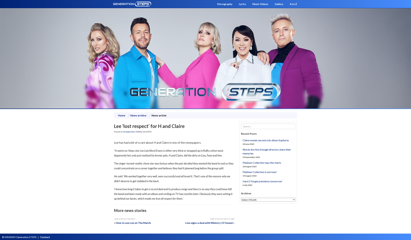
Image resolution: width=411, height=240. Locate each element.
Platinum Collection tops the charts (262, 162)
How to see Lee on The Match (133, 222)
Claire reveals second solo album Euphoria (266, 140)
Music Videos (260, 3)
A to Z (293, 3)
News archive (138, 115)
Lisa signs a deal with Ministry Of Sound (209, 222)
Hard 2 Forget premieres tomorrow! (262, 181)
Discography (224, 3)
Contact (45, 237)
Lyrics (242, 3)
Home (121, 115)
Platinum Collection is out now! (260, 171)
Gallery (279, 3)
